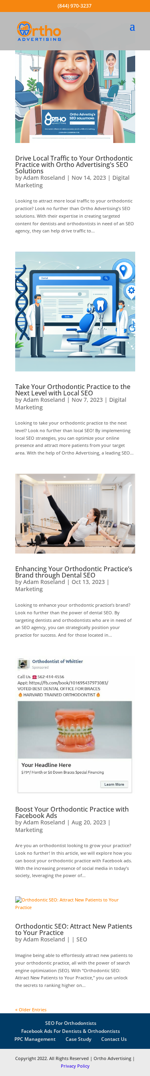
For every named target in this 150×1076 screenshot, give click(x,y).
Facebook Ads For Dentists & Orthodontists (70, 1031)
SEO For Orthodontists (70, 1023)
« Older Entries (30, 1009)
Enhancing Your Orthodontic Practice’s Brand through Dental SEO (73, 572)
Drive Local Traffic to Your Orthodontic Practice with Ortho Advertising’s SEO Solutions (74, 164)
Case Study (78, 1039)
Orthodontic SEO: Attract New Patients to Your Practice (73, 929)
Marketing (29, 589)
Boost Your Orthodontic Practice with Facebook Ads (72, 812)
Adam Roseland (44, 177)
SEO (81, 939)
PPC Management (35, 1039)
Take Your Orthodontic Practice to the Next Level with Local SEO (72, 389)
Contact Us (114, 1039)
